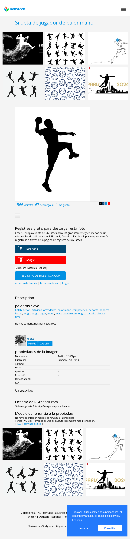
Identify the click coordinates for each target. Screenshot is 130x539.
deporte (93, 310)
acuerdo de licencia (66, 512)
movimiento (70, 313)
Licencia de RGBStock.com (36, 401)
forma (18, 313)
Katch (18, 310)
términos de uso (32, 423)
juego (27, 313)
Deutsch (44, 516)
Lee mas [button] (77, 520)
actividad (37, 310)
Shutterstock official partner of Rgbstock (47, 526)
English (31, 516)
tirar (17, 317)
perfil (32, 343)
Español (56, 516)
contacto (48, 512)
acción (26, 310)
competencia (80, 310)
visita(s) (28, 205)
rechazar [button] (84, 528)
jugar (43, 313)
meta (58, 313)
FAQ (19, 423)
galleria (45, 343)
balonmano (64, 310)
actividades (49, 310)
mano (50, 313)
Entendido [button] (110, 528)
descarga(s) (47, 205)
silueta (101, 313)
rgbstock (17, 9)
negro (81, 313)
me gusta (64, 205)
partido (91, 313)
